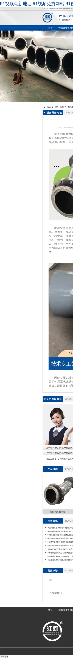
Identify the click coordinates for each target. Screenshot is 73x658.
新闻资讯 (63, 107)
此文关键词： (52, 458)
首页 (56, 107)
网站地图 (4, 656)
